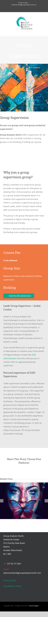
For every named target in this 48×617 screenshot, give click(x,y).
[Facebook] (4, 596)
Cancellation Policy (12, 586)
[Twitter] (8, 596)
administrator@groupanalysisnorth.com (24, 5)
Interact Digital (34, 606)
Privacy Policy (9, 580)
